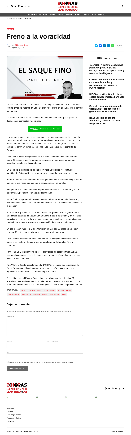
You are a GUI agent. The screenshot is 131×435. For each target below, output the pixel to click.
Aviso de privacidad (14, 415)
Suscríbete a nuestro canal (50, 129)
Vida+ (94, 14)
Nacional (53, 14)
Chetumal (31, 290)
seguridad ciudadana (40, 294)
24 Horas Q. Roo (21, 45)
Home (8, 18)
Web (8, 352)
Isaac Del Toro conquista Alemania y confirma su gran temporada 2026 (104, 121)
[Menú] (8, 6)
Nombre (9, 342)
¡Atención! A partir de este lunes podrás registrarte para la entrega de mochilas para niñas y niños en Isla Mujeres (106, 69)
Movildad (61, 290)
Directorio (10, 408)
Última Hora (14, 18)
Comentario (11, 316)
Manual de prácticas (14, 418)
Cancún (23, 290)
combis (39, 290)
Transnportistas (54, 294)
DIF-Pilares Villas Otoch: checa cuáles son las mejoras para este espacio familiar (106, 97)
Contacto (10, 412)
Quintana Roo (32, 14)
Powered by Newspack (117, 431)
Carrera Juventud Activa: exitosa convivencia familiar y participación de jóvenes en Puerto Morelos (106, 83)
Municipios (43, 14)
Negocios (69, 14)
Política (77, 14)
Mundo (60, 14)
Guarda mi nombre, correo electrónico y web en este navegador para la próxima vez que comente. (41, 362)
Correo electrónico (52, 342)
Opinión (101, 14)
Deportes (86, 14)
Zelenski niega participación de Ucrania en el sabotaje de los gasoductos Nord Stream (105, 109)
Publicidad (10, 421)
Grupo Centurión (49, 290)
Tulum (64, 294)
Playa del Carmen (13, 294)
